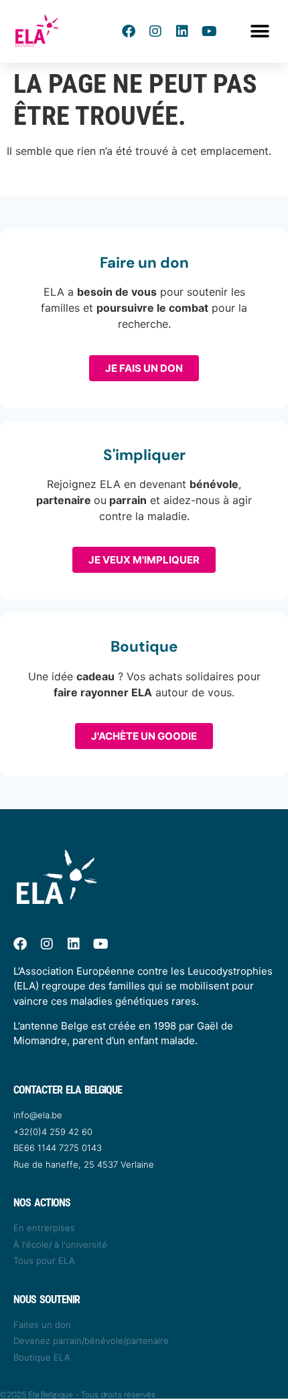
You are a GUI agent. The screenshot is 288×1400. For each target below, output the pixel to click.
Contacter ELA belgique (67, 1090)
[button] (259, 32)
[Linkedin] (182, 31)
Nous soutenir (46, 1299)
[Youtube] (209, 31)
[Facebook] (128, 31)
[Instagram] (155, 31)
